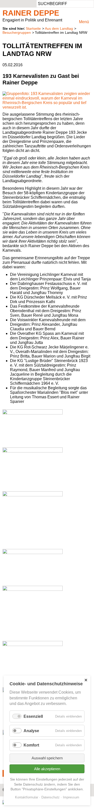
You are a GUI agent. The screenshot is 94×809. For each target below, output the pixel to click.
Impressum (71, 797)
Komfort (31, 745)
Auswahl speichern (47, 758)
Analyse (31, 731)
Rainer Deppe (31, 13)
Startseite (33, 28)
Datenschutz (50, 797)
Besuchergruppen (17, 32)
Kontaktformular (26, 797)
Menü (84, 22)
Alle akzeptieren (47, 769)
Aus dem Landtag (59, 28)
